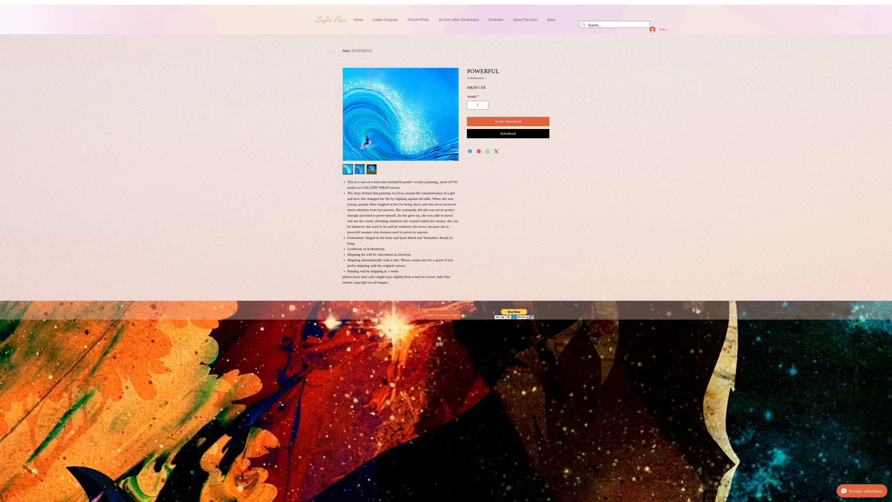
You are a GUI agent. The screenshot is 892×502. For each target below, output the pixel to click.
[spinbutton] (477, 105)
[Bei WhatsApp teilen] (487, 151)
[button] (514, 314)
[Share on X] (496, 151)
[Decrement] (470, 105)
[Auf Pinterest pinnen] (479, 151)
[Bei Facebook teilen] (470, 151)
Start (346, 51)
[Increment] (485, 105)
